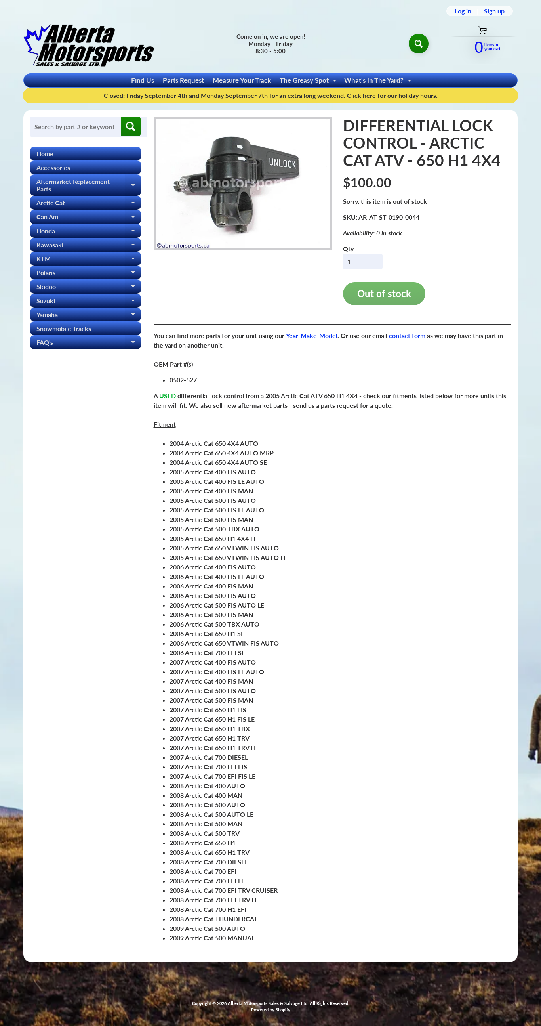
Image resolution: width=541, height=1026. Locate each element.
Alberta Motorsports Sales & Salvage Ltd (267, 1003)
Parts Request (183, 80)
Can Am (88, 218)
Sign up (494, 11)
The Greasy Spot (309, 81)
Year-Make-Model (311, 335)
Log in (463, 11)
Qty (348, 248)
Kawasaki (88, 246)
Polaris (88, 274)
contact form (407, 335)
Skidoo (88, 288)
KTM (88, 260)
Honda (88, 232)
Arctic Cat (88, 204)
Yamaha (88, 316)
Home (44, 153)
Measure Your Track (242, 80)
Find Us (142, 80)
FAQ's (88, 343)
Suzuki (88, 302)
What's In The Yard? (378, 81)
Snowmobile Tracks (63, 328)
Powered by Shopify (270, 1009)
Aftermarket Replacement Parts (88, 185)
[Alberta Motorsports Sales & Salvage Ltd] (88, 43)
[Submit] (131, 126)
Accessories (53, 167)
